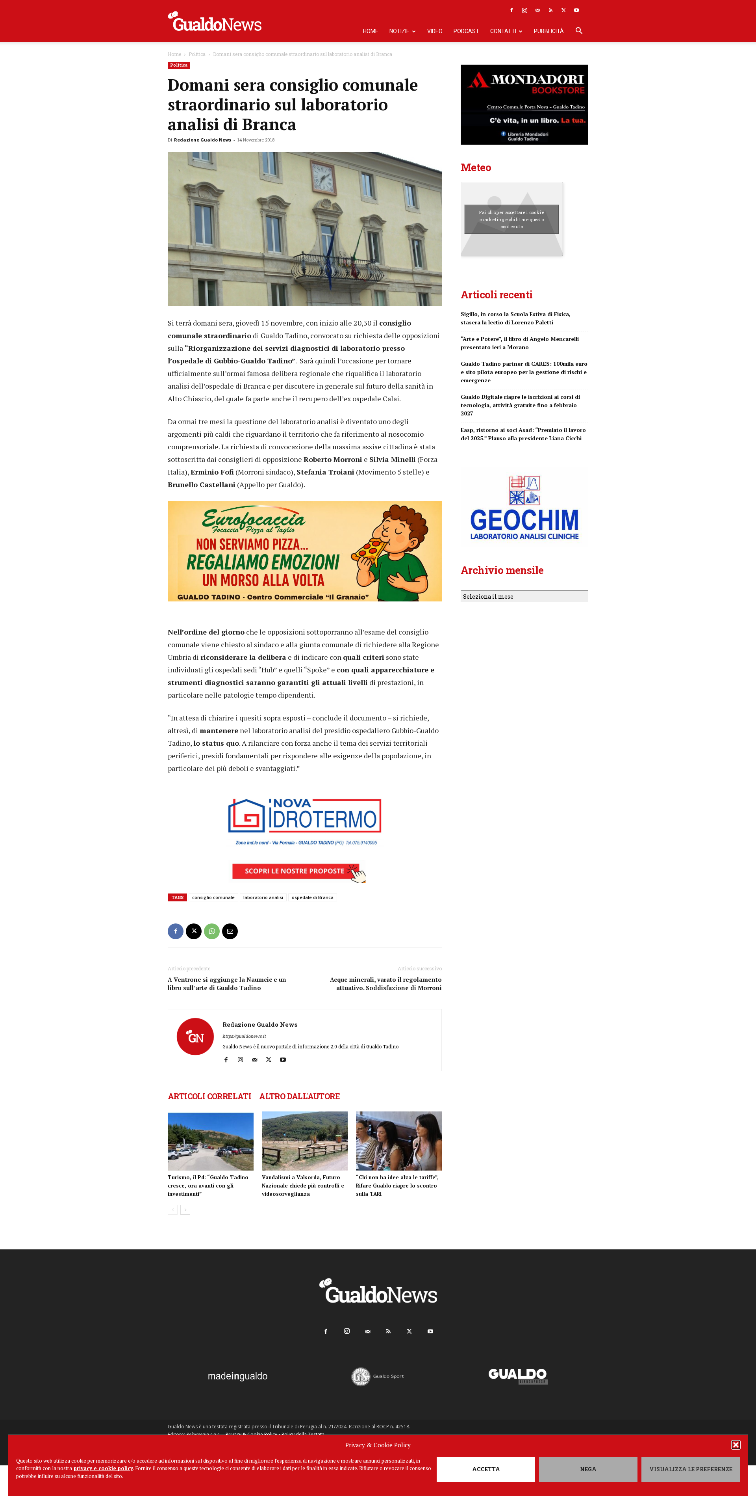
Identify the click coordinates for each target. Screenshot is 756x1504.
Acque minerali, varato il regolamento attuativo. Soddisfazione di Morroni (386, 983)
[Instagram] (524, 10)
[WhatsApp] (212, 931)
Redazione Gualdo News (202, 140)
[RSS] (550, 10)
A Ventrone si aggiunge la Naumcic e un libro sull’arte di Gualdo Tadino (227, 983)
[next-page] (185, 1210)
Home (370, 31)
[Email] (230, 931)
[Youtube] (576, 10)
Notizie (399, 31)
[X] (563, 10)
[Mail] (537, 10)
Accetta (486, 1469)
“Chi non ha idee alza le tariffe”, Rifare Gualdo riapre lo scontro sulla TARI (397, 1185)
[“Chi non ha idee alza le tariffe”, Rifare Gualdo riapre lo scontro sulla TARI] (399, 1141)
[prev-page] (173, 1210)
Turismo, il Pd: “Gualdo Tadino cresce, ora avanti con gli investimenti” (208, 1185)
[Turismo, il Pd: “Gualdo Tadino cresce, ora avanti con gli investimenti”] (211, 1141)
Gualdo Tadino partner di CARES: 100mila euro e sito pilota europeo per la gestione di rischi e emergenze (524, 372)
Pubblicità (549, 31)
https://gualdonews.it (244, 1036)
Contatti (503, 31)
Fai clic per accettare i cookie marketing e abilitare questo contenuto (511, 219)
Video (435, 31)
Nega (588, 1469)
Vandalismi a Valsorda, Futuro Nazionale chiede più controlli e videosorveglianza (303, 1185)
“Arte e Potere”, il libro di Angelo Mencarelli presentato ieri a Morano (520, 343)
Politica (197, 54)
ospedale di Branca (313, 897)
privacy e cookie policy (103, 1468)
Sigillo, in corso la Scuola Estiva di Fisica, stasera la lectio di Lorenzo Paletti (516, 318)
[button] (736, 1445)
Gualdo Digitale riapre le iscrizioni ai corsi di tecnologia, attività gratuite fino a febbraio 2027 (520, 405)
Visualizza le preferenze (690, 1469)
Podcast (466, 31)
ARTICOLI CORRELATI (209, 1096)
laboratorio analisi (263, 897)
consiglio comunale (213, 897)
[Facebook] (511, 10)
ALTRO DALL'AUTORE (299, 1096)
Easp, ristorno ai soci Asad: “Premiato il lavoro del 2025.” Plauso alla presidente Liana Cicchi (523, 434)
